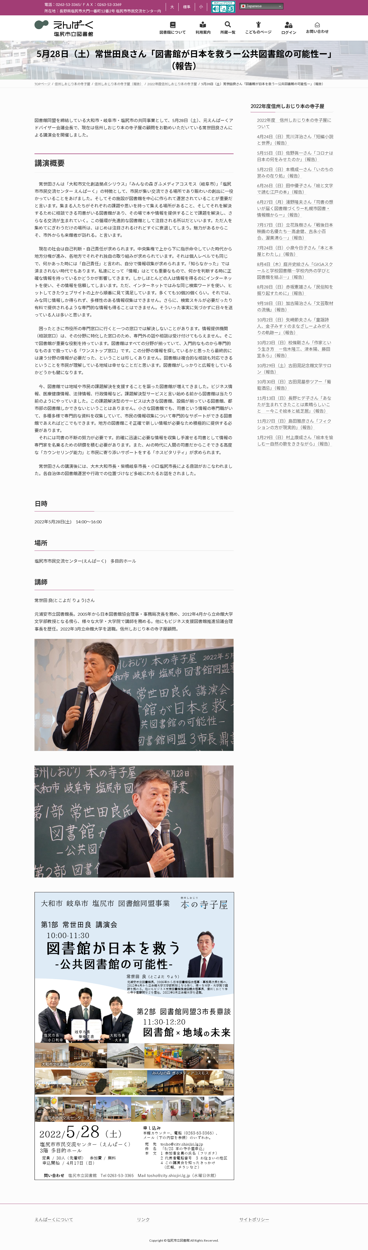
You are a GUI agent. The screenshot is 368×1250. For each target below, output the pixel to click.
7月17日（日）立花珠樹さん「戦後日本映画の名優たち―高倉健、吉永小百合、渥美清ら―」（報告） (295, 231)
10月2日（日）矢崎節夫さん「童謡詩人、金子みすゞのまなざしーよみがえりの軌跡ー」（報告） (293, 326)
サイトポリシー (254, 1219)
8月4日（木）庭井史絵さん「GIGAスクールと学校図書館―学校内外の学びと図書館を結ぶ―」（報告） (295, 270)
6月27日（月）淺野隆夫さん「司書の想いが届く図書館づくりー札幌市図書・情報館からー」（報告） (295, 208)
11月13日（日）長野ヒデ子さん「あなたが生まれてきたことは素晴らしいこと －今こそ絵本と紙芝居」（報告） (294, 404)
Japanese (253, 6)
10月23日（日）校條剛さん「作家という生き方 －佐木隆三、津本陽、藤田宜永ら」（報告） (294, 349)
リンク (143, 1219)
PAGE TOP (354, 1207)
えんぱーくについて (53, 1219)
